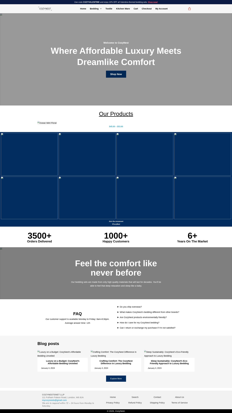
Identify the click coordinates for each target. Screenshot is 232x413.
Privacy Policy (113, 403)
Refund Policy (135, 403)
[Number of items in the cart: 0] (189, 8)
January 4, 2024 (48, 368)
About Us (179, 397)
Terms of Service (179, 403)
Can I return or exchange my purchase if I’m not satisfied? (147, 328)
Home (83, 8)
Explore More (116, 379)
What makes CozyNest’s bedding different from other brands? (149, 312)
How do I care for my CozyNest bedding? (139, 322)
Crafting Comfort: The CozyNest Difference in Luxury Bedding (116, 362)
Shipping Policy (157, 403)
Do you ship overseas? (131, 307)
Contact (157, 397)
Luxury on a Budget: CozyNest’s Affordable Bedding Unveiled (62, 362)
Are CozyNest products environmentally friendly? (143, 317)
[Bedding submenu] (101, 9)
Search (135, 397)
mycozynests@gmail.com (54, 400)
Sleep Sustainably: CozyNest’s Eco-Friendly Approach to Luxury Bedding (169, 362)
